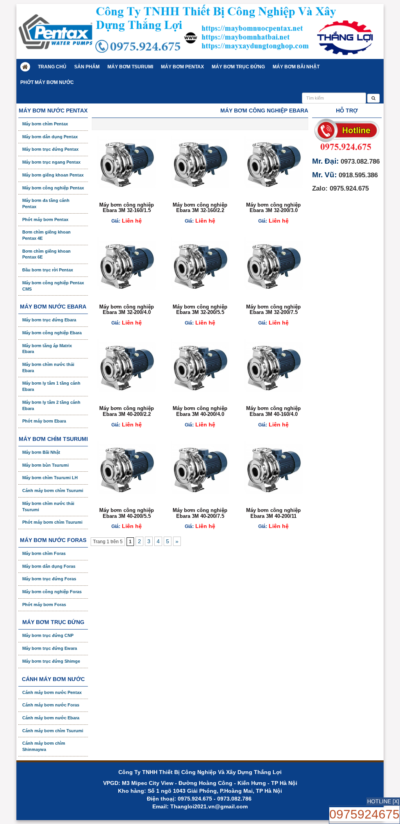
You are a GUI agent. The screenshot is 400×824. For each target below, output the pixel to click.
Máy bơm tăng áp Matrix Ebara (47, 348)
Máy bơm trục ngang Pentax (51, 162)
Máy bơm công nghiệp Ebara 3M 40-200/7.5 (200, 513)
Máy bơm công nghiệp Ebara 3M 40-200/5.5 (126, 513)
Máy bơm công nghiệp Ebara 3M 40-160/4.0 (273, 411)
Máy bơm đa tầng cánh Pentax (46, 203)
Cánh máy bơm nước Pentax (52, 692)
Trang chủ (52, 67)
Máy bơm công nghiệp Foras (52, 591)
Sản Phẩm (87, 67)
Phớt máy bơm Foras (44, 604)
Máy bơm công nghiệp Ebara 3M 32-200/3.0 (273, 207)
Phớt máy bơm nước (47, 82)
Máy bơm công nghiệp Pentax (53, 187)
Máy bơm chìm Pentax (45, 123)
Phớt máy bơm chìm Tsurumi (52, 522)
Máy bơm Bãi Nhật (296, 67)
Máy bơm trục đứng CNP (47, 635)
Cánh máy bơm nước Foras (50, 705)
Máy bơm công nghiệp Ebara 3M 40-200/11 (273, 513)
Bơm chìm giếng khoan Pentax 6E (46, 254)
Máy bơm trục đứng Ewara (49, 648)
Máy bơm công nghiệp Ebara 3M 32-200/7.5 (273, 309)
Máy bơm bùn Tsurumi (45, 465)
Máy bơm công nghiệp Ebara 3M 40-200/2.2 (126, 411)
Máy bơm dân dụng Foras (48, 566)
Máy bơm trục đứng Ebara (49, 319)
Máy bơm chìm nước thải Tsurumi (48, 506)
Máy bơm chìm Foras (44, 553)
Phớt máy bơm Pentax (45, 219)
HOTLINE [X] (383, 801)
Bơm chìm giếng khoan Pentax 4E (46, 235)
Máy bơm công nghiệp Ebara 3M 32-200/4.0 (126, 309)
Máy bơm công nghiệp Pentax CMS (53, 285)
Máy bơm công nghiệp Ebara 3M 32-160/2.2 (200, 207)
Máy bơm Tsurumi (130, 67)
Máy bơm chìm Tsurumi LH (50, 477)
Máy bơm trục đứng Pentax (50, 149)
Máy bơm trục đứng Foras (49, 578)
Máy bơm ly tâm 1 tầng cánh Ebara (51, 386)
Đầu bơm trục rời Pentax (47, 270)
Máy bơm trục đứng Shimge (51, 661)
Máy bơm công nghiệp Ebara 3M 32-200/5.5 (200, 309)
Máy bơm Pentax (182, 67)
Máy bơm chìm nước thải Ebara (48, 367)
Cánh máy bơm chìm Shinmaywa (43, 746)
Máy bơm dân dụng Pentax (50, 136)
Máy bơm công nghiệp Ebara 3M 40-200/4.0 (200, 411)
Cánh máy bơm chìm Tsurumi (52, 490)
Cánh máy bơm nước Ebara (50, 717)
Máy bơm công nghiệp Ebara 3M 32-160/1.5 (126, 207)
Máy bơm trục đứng (238, 67)
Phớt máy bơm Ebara (44, 421)
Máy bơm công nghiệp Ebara (52, 332)
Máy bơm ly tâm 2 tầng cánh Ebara (51, 405)
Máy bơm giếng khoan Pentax (53, 175)
